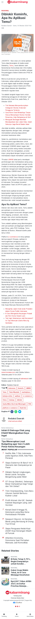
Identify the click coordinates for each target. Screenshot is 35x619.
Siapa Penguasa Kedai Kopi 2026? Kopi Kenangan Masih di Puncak (18, 530)
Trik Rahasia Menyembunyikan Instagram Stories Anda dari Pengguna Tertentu (16, 107)
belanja (11, 400)
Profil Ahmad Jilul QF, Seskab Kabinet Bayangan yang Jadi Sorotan (18, 502)
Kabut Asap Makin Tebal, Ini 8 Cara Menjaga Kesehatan (20, 572)
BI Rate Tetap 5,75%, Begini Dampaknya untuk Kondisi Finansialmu (21, 561)
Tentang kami (17, 595)
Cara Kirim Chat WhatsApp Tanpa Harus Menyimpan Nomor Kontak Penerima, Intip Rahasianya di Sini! (18, 115)
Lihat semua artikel (15, 421)
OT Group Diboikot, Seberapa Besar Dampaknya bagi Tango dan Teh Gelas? (19, 483)
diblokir (19, 400)
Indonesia (11, 388)
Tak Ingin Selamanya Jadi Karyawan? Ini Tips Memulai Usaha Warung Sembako (19, 320)
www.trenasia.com (8, 372)
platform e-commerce (10, 408)
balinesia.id (24, 379)
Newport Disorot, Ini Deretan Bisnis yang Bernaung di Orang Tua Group (19, 521)
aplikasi (17, 396)
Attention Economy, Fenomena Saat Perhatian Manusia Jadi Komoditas (17, 540)
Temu (11, 65)
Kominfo (21, 388)
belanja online (7, 396)
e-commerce (13, 237)
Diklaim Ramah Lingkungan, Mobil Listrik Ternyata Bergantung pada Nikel (18, 474)
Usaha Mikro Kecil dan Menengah (14, 404)
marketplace (26, 392)
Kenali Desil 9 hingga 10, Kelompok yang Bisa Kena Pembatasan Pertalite (17, 512)
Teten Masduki (14, 392)
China (5, 400)
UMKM (10, 159)
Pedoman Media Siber (17, 598)
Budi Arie (23, 408)
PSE (29, 404)
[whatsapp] (15, 411)
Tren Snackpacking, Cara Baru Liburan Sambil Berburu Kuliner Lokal (19, 493)
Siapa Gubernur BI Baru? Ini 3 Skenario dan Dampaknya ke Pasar (19, 465)
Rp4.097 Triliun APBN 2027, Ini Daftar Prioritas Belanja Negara (21, 583)
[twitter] (19, 411)
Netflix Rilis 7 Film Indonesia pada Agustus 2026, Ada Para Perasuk (18, 455)
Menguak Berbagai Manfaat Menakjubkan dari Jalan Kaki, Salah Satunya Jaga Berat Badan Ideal (18, 122)
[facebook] (12, 411)
